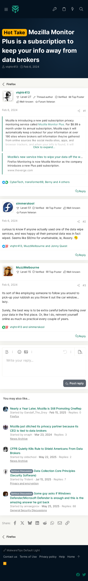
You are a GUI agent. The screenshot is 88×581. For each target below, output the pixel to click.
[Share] (79, 111)
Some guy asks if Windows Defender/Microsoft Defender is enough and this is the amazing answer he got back (46, 498)
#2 (84, 221)
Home (71, 556)
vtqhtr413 (12, 66)
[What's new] (73, 9)
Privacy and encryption (24, 483)
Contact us (10, 556)
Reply (82, 191)
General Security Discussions (28, 510)
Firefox (14, 416)
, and (38, 246)
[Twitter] (84, 575)
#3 (84, 285)
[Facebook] (78, 575)
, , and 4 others (40, 182)
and (27, 327)
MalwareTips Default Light (23, 550)
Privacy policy (47, 556)
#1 (84, 110)
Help (62, 556)
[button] (6, 9)
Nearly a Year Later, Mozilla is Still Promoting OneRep (45, 408)
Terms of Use (28, 556)
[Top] (78, 557)
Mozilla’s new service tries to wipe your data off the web (46, 157)
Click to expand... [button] (44, 147)
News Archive (19, 438)
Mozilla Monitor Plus (51, 124)
